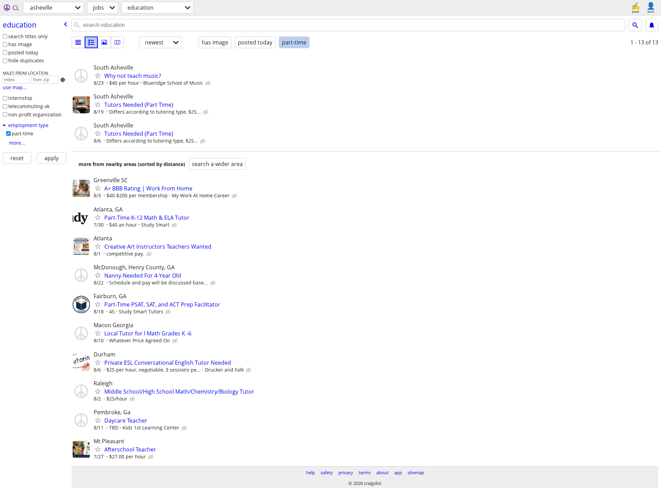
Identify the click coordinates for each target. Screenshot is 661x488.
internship (20, 98)
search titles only (28, 36)
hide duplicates (26, 60)
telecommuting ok (29, 106)
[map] (117, 42)
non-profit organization (35, 114)
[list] (78, 42)
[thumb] (91, 42)
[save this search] (651, 25)
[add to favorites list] (98, 75)
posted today (23, 52)
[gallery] (104, 42)
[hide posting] (208, 83)
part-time (22, 133)
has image (20, 44)
